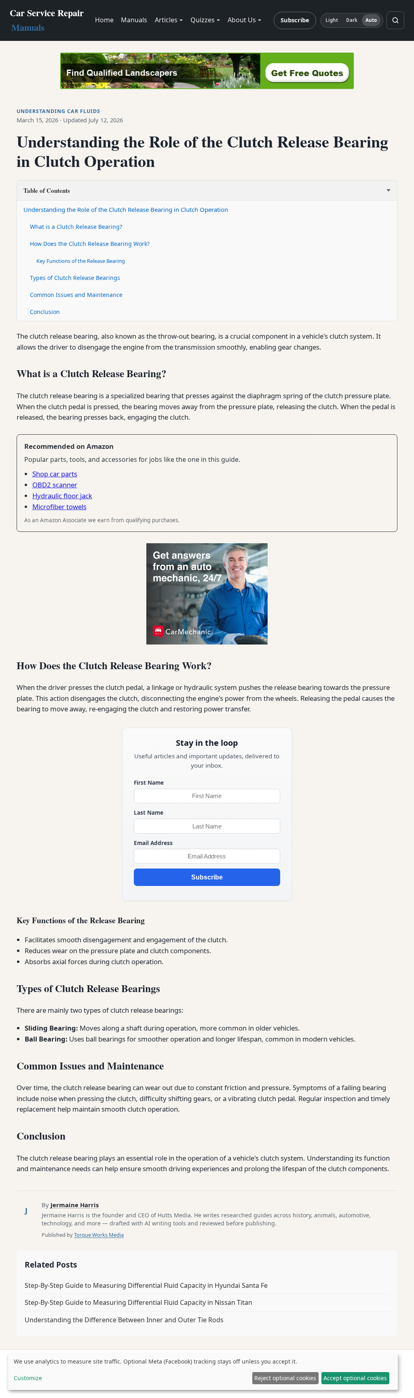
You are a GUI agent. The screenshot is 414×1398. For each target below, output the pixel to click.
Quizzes (202, 19)
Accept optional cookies (355, 1378)
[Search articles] (395, 20)
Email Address (153, 843)
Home (104, 19)
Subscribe (295, 20)
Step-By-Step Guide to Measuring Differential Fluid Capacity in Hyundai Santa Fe (146, 1285)
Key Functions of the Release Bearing (80, 261)
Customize (28, 1378)
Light (331, 20)
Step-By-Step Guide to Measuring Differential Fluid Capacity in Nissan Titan (138, 1302)
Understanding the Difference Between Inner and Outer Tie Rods (124, 1319)
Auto (371, 20)
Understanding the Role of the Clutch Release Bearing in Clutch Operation (125, 209)
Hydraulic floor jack (62, 495)
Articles (166, 19)
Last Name (148, 812)
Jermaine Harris (75, 1205)
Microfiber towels (59, 506)
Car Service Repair (47, 20)
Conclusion (45, 312)
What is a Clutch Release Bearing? (76, 227)
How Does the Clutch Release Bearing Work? (90, 244)
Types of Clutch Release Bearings (75, 278)
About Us (242, 19)
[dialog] (203, 1371)
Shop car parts (54, 473)
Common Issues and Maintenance (76, 295)
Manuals (134, 19)
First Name (149, 782)
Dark (351, 20)
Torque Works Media (99, 1234)
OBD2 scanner (54, 484)
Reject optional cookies (285, 1378)
